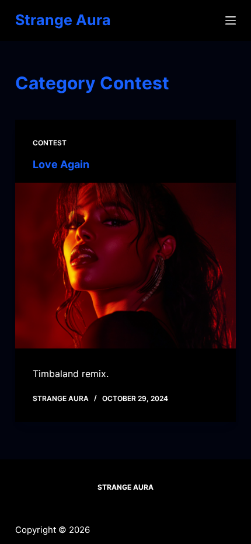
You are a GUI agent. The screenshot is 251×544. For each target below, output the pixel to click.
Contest (50, 142)
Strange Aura (63, 20)
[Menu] (230, 20)
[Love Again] (125, 265)
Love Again (61, 164)
